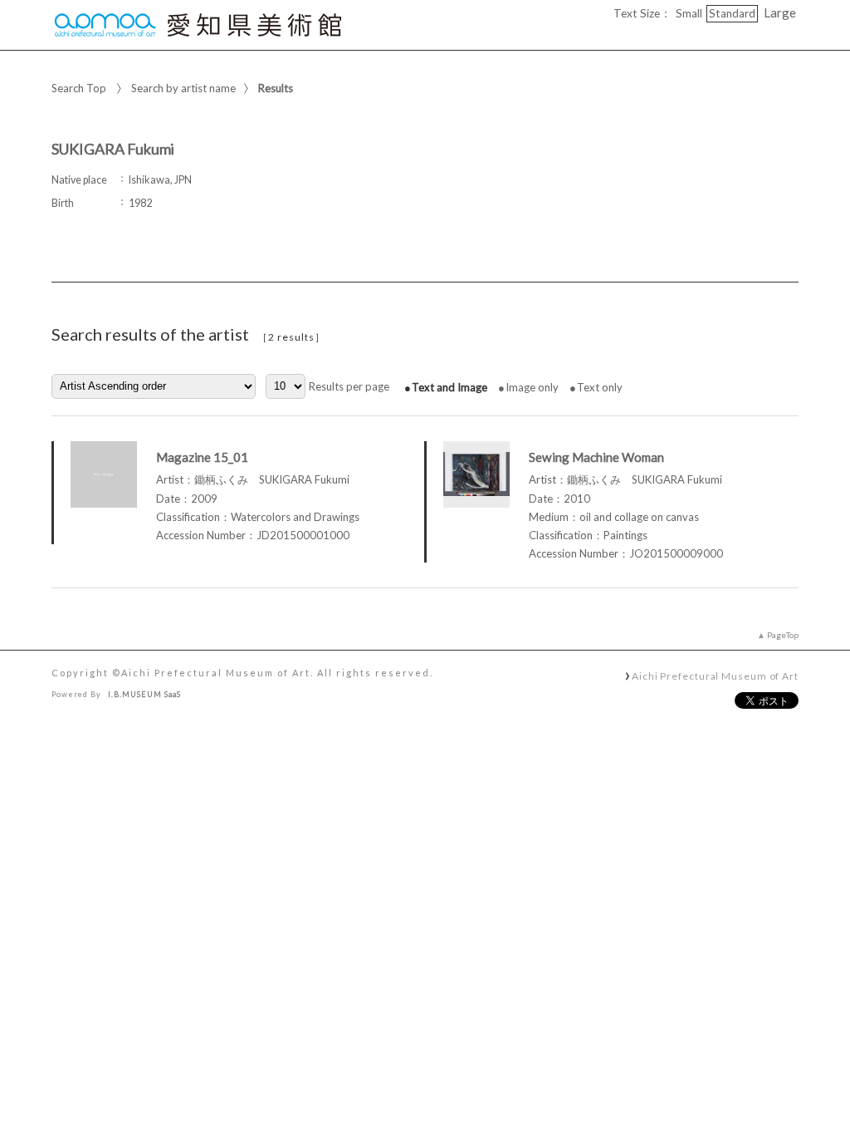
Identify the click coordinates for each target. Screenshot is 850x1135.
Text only (600, 387)
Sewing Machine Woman (596, 457)
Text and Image (449, 387)
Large (780, 12)
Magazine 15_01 (202, 457)
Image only (532, 387)
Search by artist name (183, 88)
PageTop (783, 635)
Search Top (78, 88)
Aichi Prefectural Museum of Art (715, 675)
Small (689, 13)
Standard (732, 13)
